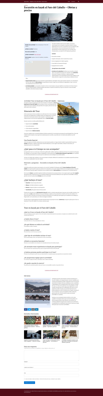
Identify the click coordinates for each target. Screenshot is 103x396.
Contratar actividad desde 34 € (51, 94)
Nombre (26, 361)
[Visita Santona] (37, 291)
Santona (26, 5)
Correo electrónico (29, 367)
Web (25, 373)
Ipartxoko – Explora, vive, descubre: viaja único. (35, 1)
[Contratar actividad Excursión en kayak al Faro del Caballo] (68, 113)
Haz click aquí (38, 54)
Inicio (69, 1)
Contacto (73, 1)
